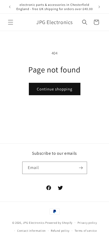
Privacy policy (87, 223)
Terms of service (86, 230)
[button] (10, 22)
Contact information (31, 230)
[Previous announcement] (10, 7)
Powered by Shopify (58, 222)
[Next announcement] (99, 7)
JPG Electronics (34, 222)
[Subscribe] (81, 168)
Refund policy (60, 230)
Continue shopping (54, 89)
